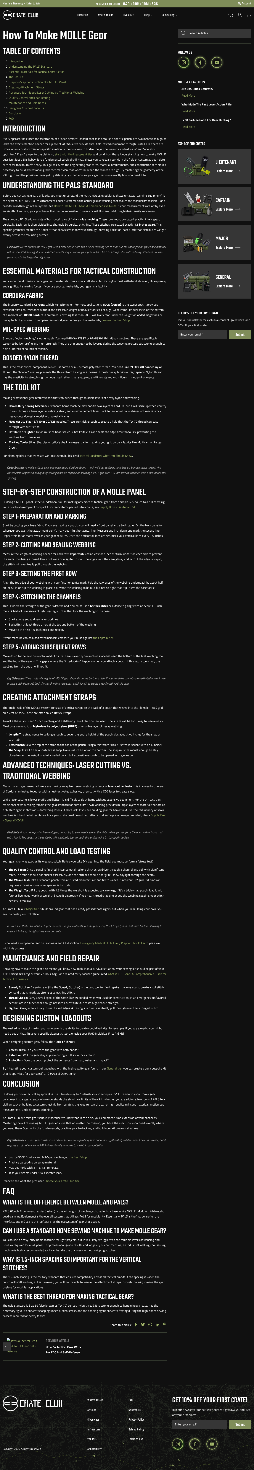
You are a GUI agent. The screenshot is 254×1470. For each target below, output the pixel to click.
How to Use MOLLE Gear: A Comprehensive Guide (85, 206)
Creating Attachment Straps (26, 87)
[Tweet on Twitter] (143, 1325)
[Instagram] (183, 62)
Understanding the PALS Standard (30, 66)
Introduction (16, 61)
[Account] (239, 15)
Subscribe (82, 15)
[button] (148, 15)
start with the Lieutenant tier (73, 154)
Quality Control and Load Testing (29, 97)
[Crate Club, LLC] (34, 15)
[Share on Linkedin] (157, 1325)
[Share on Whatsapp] (150, 1325)
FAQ (11, 118)
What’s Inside (105, 15)
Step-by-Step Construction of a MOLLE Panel (37, 82)
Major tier (32, 909)
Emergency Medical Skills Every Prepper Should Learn (114, 943)
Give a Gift (128, 15)
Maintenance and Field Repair (27, 103)
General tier (114, 1068)
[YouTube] (216, 62)
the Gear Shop (78, 1157)
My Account (244, 3)
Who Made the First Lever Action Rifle (206, 104)
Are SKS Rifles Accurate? (197, 89)
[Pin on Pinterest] (165, 1325)
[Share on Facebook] (136, 1325)
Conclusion (15, 113)
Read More (188, 95)
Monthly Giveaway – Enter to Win (22, 3)
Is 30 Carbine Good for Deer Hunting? (206, 120)
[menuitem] (82, 15)
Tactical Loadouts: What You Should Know (106, 455)
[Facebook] (200, 62)
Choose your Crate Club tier (62, 1181)
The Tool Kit (16, 77)
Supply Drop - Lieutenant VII (118, 507)
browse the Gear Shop (116, 320)
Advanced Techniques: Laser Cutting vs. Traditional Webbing (46, 92)
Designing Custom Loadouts (26, 108)
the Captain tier (103, 638)
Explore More (224, 171)
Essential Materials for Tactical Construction (37, 71)
